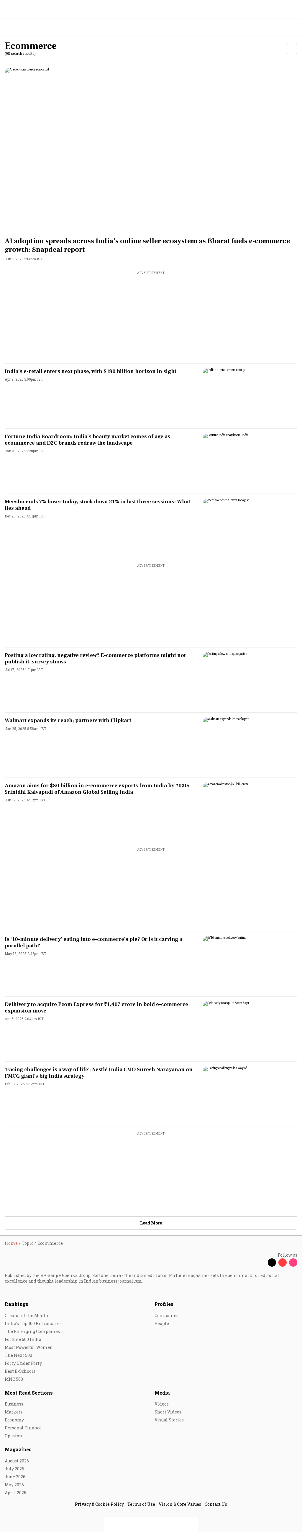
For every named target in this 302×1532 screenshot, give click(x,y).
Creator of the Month (26, 1315)
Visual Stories (169, 1420)
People (162, 1323)
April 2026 (15, 1492)
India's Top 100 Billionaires (33, 1323)
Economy (14, 1420)
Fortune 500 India (23, 1339)
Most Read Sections (29, 1393)
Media (162, 1393)
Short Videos (168, 1412)
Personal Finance (23, 1428)
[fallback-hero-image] (151, 150)
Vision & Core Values (180, 1504)
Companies (166, 1315)
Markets (13, 1412)
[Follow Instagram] (293, 1262)
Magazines (18, 1449)
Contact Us (216, 1504)
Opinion (13, 1436)
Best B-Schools (20, 1371)
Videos (162, 1404)
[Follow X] (272, 1262)
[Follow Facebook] (261, 1262)
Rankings (16, 1304)
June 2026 (15, 1477)
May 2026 (14, 1484)
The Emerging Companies (32, 1331)
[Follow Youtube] (282, 1262)
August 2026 (17, 1461)
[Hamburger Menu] (293, 27)
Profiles (164, 1304)
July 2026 (14, 1469)
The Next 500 (18, 1355)
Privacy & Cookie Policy (99, 1504)
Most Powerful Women (29, 1347)
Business (14, 1404)
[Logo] (18, 27)
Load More (151, 1223)
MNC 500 (14, 1379)
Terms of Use (141, 1504)
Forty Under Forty (23, 1363)
